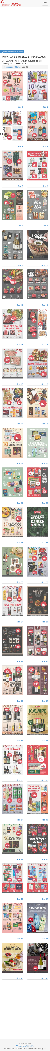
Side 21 (20, 503)
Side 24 (44, 542)
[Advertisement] (25, 29)
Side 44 (44, 938)
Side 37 (20, 819)
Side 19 (20, 463)
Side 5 (20, 186)
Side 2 (45, 106)
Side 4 (45, 146)
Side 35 (20, 780)
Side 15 (20, 384)
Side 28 (44, 621)
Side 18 (44, 423)
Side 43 (20, 938)
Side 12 (44, 305)
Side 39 (20, 859)
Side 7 (20, 225)
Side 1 (20, 106)
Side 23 (20, 542)
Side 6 (45, 186)
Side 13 (20, 344)
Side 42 (44, 899)
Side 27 (20, 621)
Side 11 (20, 305)
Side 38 (44, 819)
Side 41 (20, 899)
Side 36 (44, 780)
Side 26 (44, 582)
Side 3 (20, 146)
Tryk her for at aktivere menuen (12, 52)
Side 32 (44, 701)
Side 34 (44, 740)
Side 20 (44, 463)
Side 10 (44, 265)
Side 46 (44, 978)
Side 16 (44, 384)
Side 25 (20, 582)
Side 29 (20, 661)
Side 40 (44, 859)
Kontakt (24, 1046)
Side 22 (44, 503)
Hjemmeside (8, 66)
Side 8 (45, 225)
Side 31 (20, 701)
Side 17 (20, 423)
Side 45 (20, 978)
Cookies (31, 1046)
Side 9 (20, 265)
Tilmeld (18, 1046)
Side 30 (44, 661)
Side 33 (20, 740)
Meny (17, 66)
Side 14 (44, 344)
